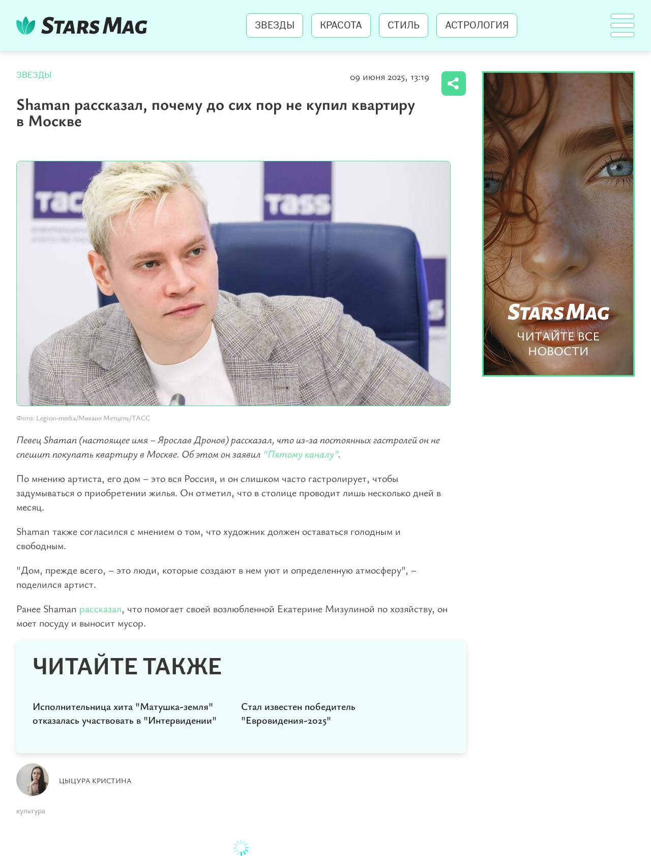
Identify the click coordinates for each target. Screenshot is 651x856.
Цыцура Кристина (95, 780)
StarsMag (84, 25)
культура (30, 810)
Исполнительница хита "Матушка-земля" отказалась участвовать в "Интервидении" (125, 713)
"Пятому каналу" (300, 454)
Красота (341, 25)
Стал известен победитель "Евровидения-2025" (298, 713)
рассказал (100, 608)
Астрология (477, 25)
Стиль (404, 25)
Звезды (274, 25)
